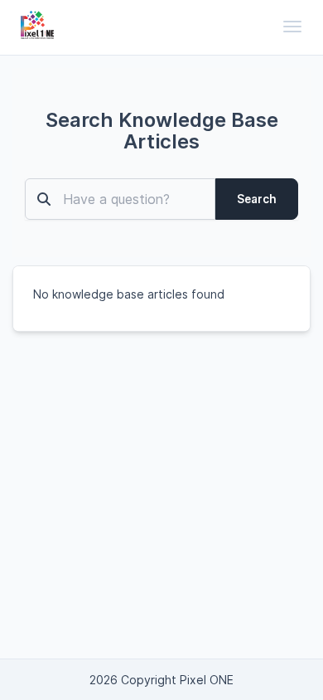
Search (257, 199)
